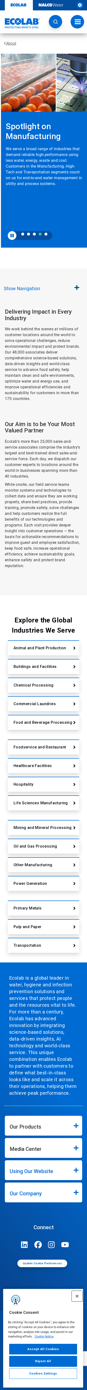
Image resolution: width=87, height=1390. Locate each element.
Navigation (22, 288)
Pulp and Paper (28, 926)
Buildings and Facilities (35, 666)
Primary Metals (28, 908)
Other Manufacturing (33, 865)
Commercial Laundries (35, 704)
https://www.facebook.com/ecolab (38, 1245)
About (11, 43)
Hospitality (23, 784)
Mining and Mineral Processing (43, 827)
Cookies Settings (43, 1373)
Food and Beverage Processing (43, 722)
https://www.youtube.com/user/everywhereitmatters (65, 1245)
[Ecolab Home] (20, 23)
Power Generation (30, 883)
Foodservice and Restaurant (40, 747)
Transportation (27, 945)
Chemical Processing (34, 685)
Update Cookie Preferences (42, 1263)
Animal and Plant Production (40, 648)
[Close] (77, 1296)
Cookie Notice (44, 1336)
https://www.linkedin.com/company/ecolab (24, 1245)
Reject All (43, 1361)
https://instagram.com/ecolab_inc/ (51, 1245)
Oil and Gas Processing (35, 846)
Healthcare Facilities (33, 765)
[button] (55, 21)
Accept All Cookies (43, 1349)
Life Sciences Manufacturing (41, 803)
